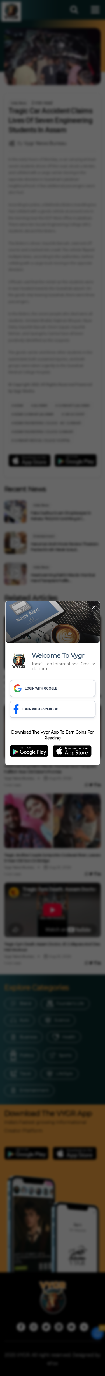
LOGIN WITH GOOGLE (41, 688)
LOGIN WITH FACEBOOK (40, 709)
